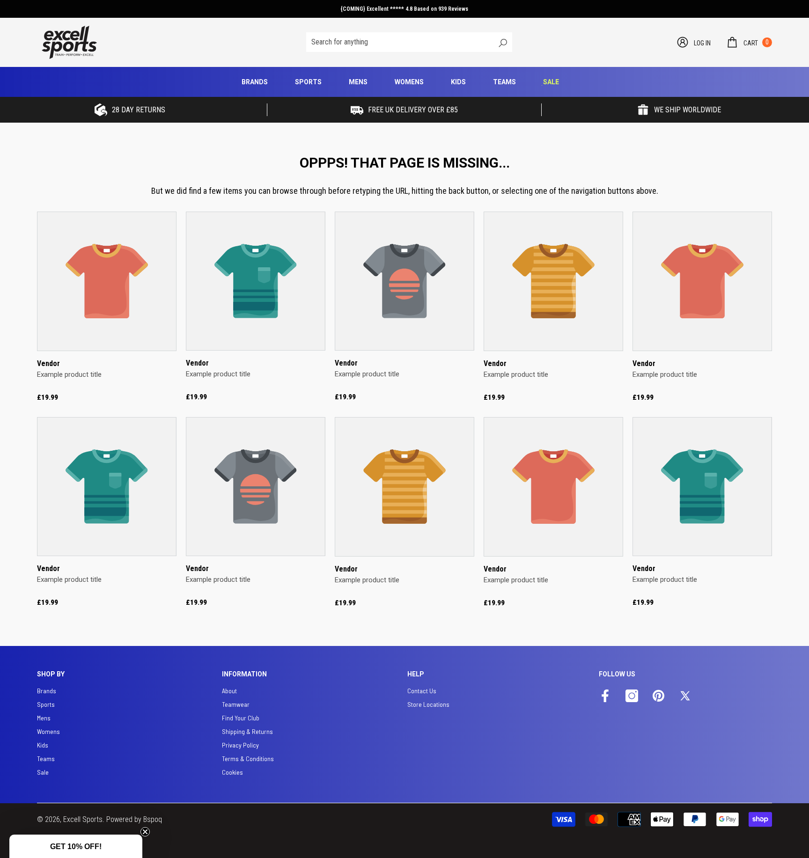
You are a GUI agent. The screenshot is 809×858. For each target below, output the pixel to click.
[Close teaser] (145, 831)
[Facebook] (605, 696)
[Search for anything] (409, 42)
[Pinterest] (658, 696)
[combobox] (399, 42)
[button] (749, 42)
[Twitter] (685, 696)
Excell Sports (83, 819)
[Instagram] (631, 696)
